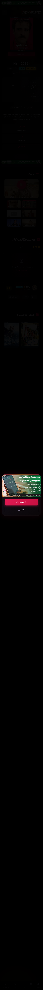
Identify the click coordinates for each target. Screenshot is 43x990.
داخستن (21, 510)
